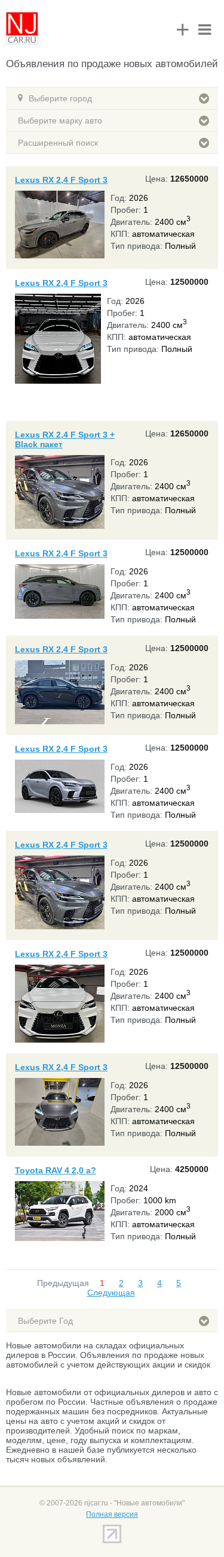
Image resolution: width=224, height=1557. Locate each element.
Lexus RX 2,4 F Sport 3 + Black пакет (65, 439)
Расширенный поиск (58, 142)
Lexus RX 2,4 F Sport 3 (61, 180)
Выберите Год (45, 1321)
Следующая (111, 1292)
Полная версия (112, 1514)
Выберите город (60, 98)
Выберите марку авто (60, 120)
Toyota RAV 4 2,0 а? (55, 1170)
